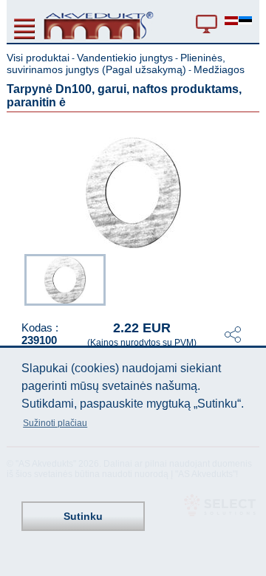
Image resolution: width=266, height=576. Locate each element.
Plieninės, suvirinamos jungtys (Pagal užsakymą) (116, 63)
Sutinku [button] (83, 516)
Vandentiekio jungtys (125, 58)
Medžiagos (219, 69)
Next (249, 278)
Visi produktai (38, 58)
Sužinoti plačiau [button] (55, 423)
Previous (17, 278)
